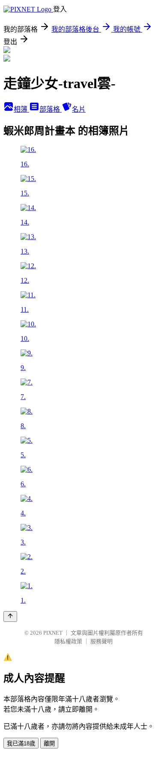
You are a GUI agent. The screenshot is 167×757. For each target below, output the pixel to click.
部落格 (50, 109)
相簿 (21, 109)
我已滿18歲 (21, 743)
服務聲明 (101, 641)
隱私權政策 (68, 641)
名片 (79, 109)
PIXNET (53, 633)
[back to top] (10, 616)
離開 (49, 743)
